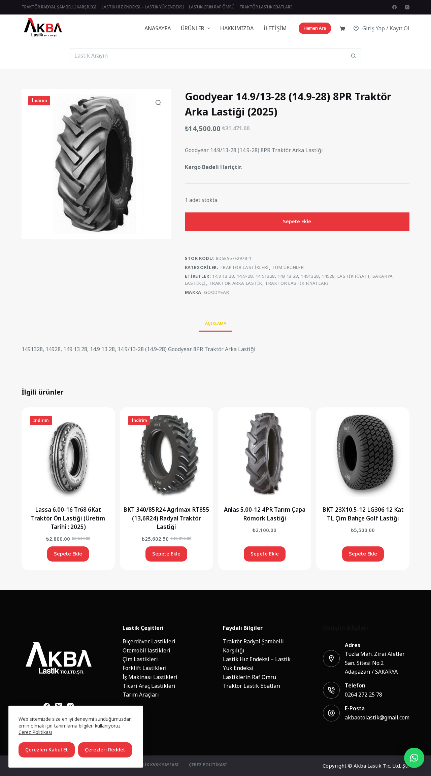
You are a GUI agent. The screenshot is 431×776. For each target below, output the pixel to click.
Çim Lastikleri (140, 659)
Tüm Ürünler (288, 267)
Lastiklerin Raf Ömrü (249, 677)
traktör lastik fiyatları (297, 283)
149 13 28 (287, 276)
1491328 (310, 276)
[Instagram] (407, 7)
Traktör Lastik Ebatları (251, 685)
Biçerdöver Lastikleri (149, 641)
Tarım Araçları (141, 694)
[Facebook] (394, 7)
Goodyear (216, 292)
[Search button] (353, 55)
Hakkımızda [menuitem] (237, 28)
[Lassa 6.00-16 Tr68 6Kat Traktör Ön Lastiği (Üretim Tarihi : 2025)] (68, 454)
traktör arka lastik (235, 283)
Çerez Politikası (35, 732)
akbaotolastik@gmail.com (377, 717)
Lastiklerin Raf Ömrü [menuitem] (211, 7)
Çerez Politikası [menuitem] (208, 765)
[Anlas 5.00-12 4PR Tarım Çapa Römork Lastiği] (265, 454)
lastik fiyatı (353, 276)
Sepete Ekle (297, 221)
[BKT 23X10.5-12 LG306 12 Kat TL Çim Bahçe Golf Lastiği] (363, 454)
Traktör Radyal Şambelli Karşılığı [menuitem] (59, 7)
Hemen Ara (315, 28)
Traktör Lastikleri (244, 267)
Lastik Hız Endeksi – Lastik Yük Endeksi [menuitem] (143, 7)
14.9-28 (245, 276)
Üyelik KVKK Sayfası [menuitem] (156, 765)
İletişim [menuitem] (275, 28)
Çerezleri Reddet (105, 749)
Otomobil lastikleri (146, 650)
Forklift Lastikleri (145, 668)
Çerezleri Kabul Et (46, 749)
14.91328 (265, 276)
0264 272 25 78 (363, 694)
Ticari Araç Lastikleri (149, 685)
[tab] (215, 323)
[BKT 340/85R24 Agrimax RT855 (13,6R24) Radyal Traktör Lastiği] (166, 454)
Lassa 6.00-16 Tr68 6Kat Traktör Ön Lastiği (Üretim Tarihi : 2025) (68, 518)
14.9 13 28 (223, 276)
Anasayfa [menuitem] (157, 28)
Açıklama (215, 323)
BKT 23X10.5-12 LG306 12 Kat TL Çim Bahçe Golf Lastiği (363, 514)
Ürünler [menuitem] (192, 28)
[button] (414, 758)
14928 (328, 276)
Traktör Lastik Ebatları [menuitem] (265, 7)
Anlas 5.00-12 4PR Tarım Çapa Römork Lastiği (264, 514)
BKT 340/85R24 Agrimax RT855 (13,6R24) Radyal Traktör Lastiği (166, 518)
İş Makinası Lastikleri (150, 677)
